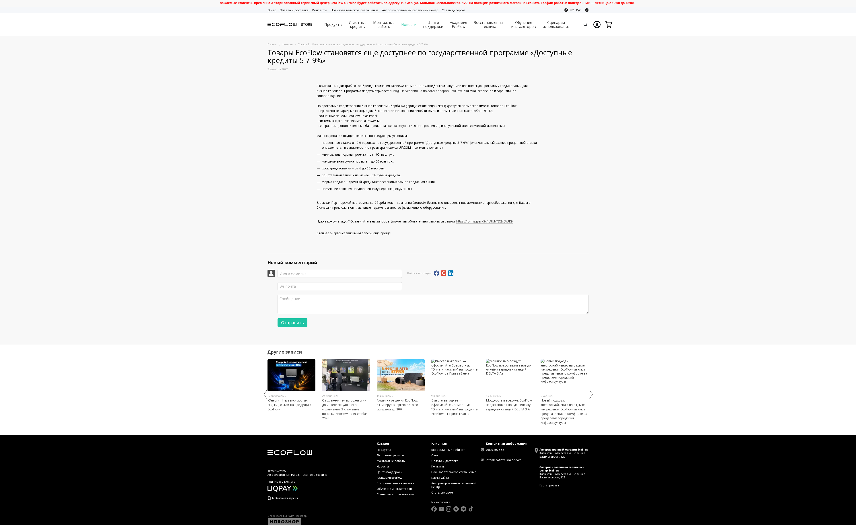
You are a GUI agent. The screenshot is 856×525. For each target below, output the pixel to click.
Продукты (333, 24)
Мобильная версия (285, 498)
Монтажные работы (384, 24)
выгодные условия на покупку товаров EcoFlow (426, 91)
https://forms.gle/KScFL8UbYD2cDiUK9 (484, 221)
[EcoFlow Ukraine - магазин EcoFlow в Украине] (290, 452)
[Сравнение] (586, 10)
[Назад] (265, 394)
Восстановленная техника (489, 24)
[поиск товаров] (585, 24)
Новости (408, 24)
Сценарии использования (556, 24)
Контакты (319, 10)
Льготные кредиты (357, 24)
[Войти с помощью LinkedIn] (450, 273)
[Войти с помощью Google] (443, 273)
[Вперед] (590, 394)
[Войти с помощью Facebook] (436, 273)
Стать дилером (453, 10)
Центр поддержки (433, 24)
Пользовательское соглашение (355, 10)
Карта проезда (549, 485)
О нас (272, 10)
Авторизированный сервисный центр (410, 10)
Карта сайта (440, 478)
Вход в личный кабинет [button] (448, 450)
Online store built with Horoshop (287, 515)
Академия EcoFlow (458, 24)
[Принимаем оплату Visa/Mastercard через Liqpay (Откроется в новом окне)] (283, 488)
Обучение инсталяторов (523, 24)
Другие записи (285, 352)
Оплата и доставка (294, 10)
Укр (572, 10)
